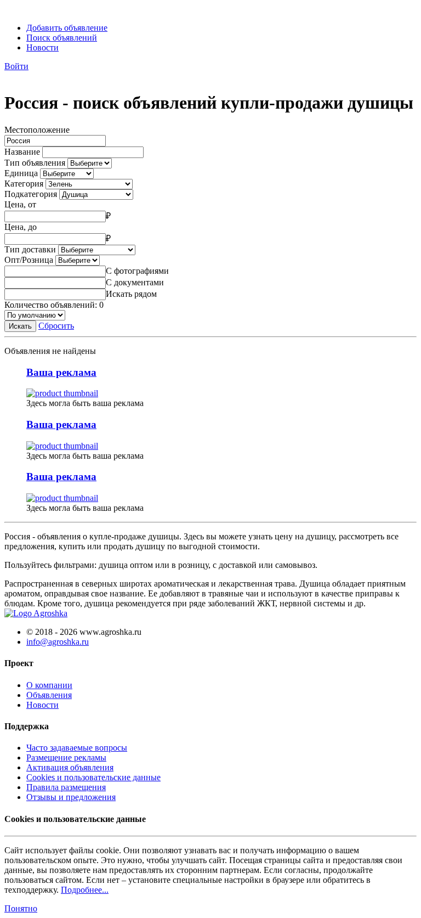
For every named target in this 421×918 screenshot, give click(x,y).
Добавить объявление (66, 27)
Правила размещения (66, 787)
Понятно (20, 908)
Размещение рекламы (66, 757)
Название (22, 151)
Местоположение (37, 129)
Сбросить (56, 325)
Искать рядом (131, 294)
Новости (42, 47)
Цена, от (20, 204)
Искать (20, 326)
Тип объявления (34, 162)
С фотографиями (137, 270)
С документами (135, 282)
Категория (23, 183)
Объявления (49, 695)
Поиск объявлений (61, 37)
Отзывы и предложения (71, 797)
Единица (21, 173)
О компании (49, 685)
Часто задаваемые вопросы (76, 747)
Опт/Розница (28, 259)
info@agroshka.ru (57, 641)
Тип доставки (30, 249)
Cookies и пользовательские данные (93, 777)
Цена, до (20, 227)
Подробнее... (85, 889)
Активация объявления (69, 767)
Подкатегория (30, 194)
